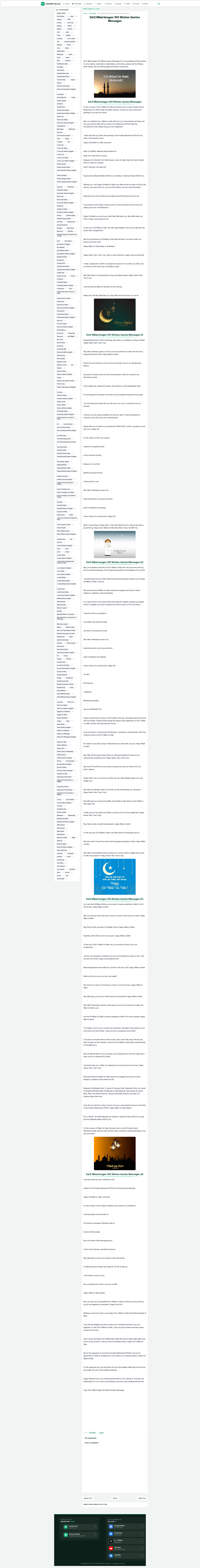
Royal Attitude (61, 690)
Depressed (60, 301)
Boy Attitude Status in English (66, 254)
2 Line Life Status (62, 148)
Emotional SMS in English (64, 352)
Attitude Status (70, 215)
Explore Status (61, 371)
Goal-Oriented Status (63, 427)
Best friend (70, 228)
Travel (59, 799)
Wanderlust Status (62, 818)
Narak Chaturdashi (62, 640)
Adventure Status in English (65, 193)
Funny (73, 97)
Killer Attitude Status (63, 531)
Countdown (60, 288)
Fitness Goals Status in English (66, 89)
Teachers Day (61, 79)
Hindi (67, 32)
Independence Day (63, 73)
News (67, 48)
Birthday (70, 231)
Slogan (59, 721)
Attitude (59, 45)
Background (71, 221)
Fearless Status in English (65, 398)
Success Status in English (64, 770)
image (67, 138)
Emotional (60, 346)
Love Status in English (63, 574)
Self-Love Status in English (65, 708)
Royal (71, 687)
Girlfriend (60, 104)
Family (59, 377)
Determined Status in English (66, 317)
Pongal (59, 659)
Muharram (72, 129)
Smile (68, 721)
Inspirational (60, 515)
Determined (60, 311)
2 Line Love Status (62, 157)
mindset (59, 856)
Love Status (60, 571)
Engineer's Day (61, 362)
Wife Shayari (61, 828)
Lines (58, 548)
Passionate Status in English (65, 652)
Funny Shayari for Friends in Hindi (65, 418)
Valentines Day (61, 809)
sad (69, 142)
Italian (71, 515)
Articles (69, 29)
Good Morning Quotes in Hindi (66, 442)
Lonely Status (61, 555)
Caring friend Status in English (66, 269)
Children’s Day (61, 276)
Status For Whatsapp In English (66, 737)
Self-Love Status (62, 705)
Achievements (61, 164)
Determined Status (63, 314)
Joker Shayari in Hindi (63, 524)
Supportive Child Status (64, 777)
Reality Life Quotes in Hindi (65, 684)
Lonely (67, 552)
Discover (60, 320)
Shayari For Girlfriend (63, 711)
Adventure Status (62, 190)
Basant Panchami (62, 225)
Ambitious (60, 206)
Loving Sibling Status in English (66, 584)
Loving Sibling (61, 577)
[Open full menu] (159, 4)
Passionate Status (62, 649)
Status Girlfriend (62, 745)
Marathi (59, 611)
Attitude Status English (64, 218)
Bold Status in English (63, 244)
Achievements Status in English (66, 170)
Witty (73, 837)
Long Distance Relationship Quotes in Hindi (65, 562)
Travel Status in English (64, 803)
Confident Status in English (65, 285)
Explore (59, 368)
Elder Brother (61, 342)
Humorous (60, 116)
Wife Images (61, 825)
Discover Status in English (65, 327)
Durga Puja (71, 333)
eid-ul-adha (71, 38)
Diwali (69, 45)
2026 (58, 35)
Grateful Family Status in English (66, 456)
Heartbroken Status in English (66, 113)
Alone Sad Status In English (65, 203)
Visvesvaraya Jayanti (63, 135)
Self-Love (71, 702)
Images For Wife (62, 511)
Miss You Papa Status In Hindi (66, 630)
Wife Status (60, 831)
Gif (58, 424)
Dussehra (60, 336)
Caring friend (61, 263)
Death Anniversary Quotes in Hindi (66, 292)
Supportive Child (62, 773)
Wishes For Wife (62, 837)
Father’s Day (61, 384)
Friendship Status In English (65, 414)
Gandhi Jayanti (61, 100)
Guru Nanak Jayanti (63, 461)
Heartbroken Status (63, 110)
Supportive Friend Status (64, 790)
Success (59, 132)
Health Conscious (62, 476)
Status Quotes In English (64, 758)
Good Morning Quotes (64, 438)
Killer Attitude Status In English (66, 534)
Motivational (60, 636)
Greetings (60, 67)
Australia (59, 221)
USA (58, 32)
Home (85, 13)
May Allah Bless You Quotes (65, 614)
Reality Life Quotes (63, 681)
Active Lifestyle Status (64, 178)
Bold (58, 241)
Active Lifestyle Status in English (67, 182)
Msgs (71, 636)
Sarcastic (60, 702)
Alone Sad (60, 196)
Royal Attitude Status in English (66, 697)
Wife (58, 60)
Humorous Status (62, 119)
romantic (59, 142)
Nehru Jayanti (71, 643)
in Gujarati (70, 853)
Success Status (61, 767)
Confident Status (62, 282)
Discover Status (62, 323)
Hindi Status (60, 16)
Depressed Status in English (65, 308)
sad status (60, 863)
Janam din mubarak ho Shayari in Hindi (67, 518)
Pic (58, 656)
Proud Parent (61, 662)
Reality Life (69, 678)
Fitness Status (61, 405)
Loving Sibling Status (63, 580)
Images (101, 1433)
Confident (60, 279)
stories (67, 872)
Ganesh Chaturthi (69, 41)
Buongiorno (60, 260)
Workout (59, 841)
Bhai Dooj (60, 231)
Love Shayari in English (64, 568)
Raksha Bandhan (62, 675)
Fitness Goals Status (63, 86)
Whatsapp (60, 54)
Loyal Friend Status (63, 592)
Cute (70, 288)
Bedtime (59, 228)
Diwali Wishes (61, 330)
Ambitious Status (62, 209)
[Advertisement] (127, 40)
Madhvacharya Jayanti (64, 598)
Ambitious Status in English (65, 212)
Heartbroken (61, 107)
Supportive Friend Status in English (65, 793)
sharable (72, 869)
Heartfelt (59, 502)
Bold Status (68, 241)
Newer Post (88, 1498)
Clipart (73, 79)
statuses (67, 60)
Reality (59, 678)
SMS (69, 19)
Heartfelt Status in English (65, 508)
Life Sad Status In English (64, 545)
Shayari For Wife (62, 714)
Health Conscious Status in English (65, 483)
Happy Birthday (61, 465)
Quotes (59, 22)
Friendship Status (62, 411)
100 (58, 41)
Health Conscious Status (64, 479)
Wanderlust (71, 815)
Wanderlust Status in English (65, 822)
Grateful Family (61, 450)
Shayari (59, 19)
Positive (68, 659)
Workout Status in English (64, 847)
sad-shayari (60, 869)
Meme (59, 627)
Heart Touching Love (63, 489)
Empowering (61, 355)
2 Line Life (60, 145)
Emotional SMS (61, 349)
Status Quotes (61, 754)
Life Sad (59, 542)
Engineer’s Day (61, 365)
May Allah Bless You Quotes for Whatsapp (66, 618)
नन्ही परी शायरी (60, 879)
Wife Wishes (61, 834)
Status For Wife (61, 742)
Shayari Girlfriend (62, 718)
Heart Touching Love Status (65, 492)
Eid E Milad (92, 13)
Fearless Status (62, 395)
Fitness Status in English (64, 408)
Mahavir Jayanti (62, 608)
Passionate (60, 646)
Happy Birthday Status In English (67, 471)
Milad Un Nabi (70, 627)
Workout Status (61, 844)
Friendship (60, 94)
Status (70, 26)
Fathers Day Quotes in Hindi (65, 380)
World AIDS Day (62, 850)
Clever (73, 276)
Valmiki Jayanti (61, 812)
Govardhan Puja (62, 447)
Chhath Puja (60, 272)
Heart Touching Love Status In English (66, 496)
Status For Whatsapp (63, 734)
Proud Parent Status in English (66, 668)
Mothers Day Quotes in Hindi (66, 633)
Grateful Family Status (63, 453)
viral (66, 875)
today (59, 875)
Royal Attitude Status (63, 693)
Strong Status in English (64, 764)
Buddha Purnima (62, 257)
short (58, 872)
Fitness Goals (61, 401)
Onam (70, 54)
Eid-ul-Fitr (60, 339)
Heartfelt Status (62, 505)
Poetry (66, 656)
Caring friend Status (63, 266)
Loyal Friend (61, 589)
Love (58, 48)
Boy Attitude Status (63, 250)
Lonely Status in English (64, 558)
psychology (60, 860)
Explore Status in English (64, 374)
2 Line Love (60, 154)
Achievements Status (63, 167)
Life (71, 539)
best (58, 138)
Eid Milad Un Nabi (62, 64)
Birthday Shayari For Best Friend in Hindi (67, 235)
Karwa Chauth (61, 528)
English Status (61, 13)
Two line (59, 806)
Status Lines (60, 748)
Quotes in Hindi (61, 671)
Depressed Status (62, 304)
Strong (59, 761)
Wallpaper (60, 815)
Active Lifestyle (62, 175)
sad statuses (61, 866)
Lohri (58, 552)
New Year (71, 22)
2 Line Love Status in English (65, 161)
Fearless (59, 392)
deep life (59, 853)
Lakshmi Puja (61, 539)
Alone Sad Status (62, 199)
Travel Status (70, 799)
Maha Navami (61, 601)
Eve (72, 365)
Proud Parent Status (63, 665)
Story (58, 57)
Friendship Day (61, 97)
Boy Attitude (61, 247)
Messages (60, 129)
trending (59, 38)
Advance (59, 187)
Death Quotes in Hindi (63, 298)
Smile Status (61, 724)
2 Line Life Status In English (65, 151)
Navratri (59, 643)
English (68, 35)
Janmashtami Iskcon (63, 76)
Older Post (142, 1498)
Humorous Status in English (65, 123)
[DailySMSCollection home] (51, 3)
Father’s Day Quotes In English (66, 387)
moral (68, 856)
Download (60, 333)
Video (67, 57)
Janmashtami (61, 126)
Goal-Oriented (68, 424)
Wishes (59, 29)
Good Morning (61, 435)
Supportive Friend (62, 786)
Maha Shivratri (61, 605)
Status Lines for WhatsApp (65, 751)
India (71, 16)
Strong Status (70, 761)
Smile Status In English (64, 727)
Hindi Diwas (60, 70)
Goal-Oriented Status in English (66, 430)
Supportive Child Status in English (65, 780)
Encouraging (61, 358)
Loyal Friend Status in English (66, 595)
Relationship (61, 51)
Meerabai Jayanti (62, 624)
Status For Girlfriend (63, 730)
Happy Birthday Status (64, 468)
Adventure (70, 187)
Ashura (59, 215)
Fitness (59, 83)
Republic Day (61, 687)
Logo (66, 548)
